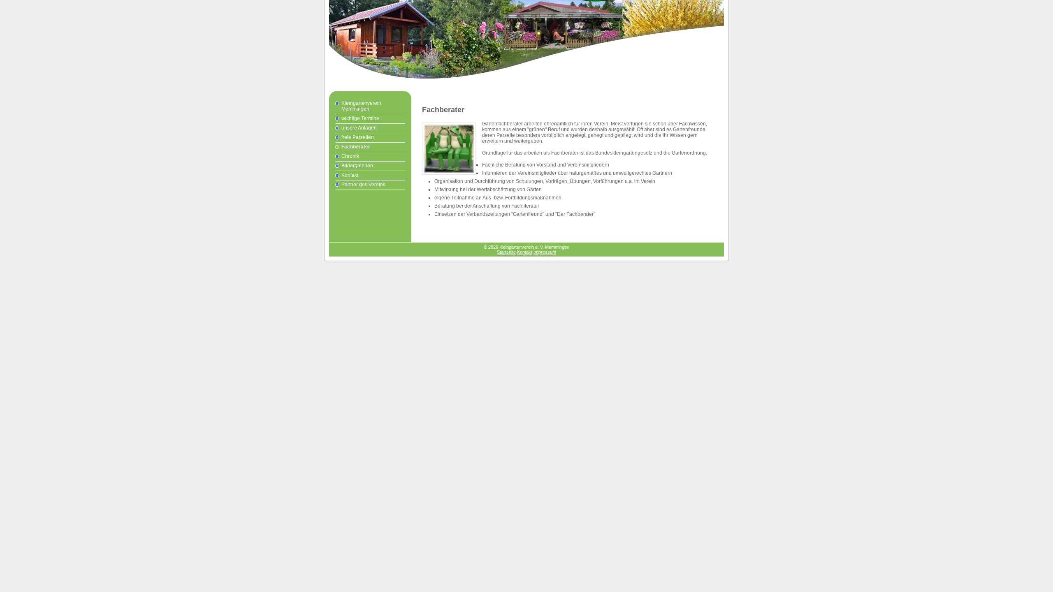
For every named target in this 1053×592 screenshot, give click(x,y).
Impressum (544, 252)
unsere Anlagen (359, 128)
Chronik (350, 156)
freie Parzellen (357, 137)
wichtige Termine (360, 118)
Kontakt (349, 175)
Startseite (506, 252)
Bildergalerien (357, 166)
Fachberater (355, 147)
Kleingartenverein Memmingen (361, 106)
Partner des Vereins (363, 184)
